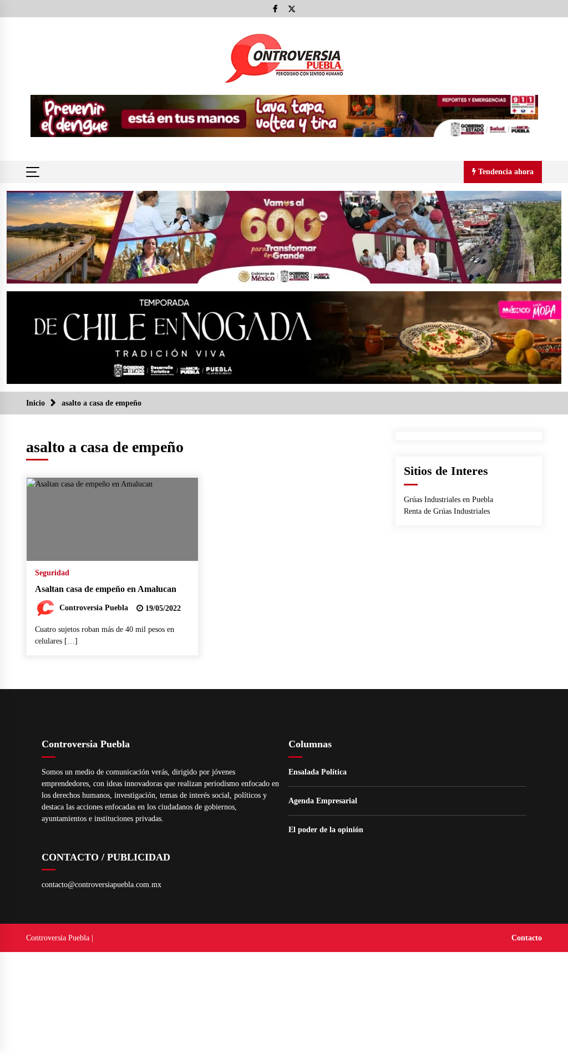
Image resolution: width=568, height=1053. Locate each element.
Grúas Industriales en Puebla (448, 499)
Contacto (526, 938)
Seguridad (52, 573)
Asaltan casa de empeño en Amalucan (105, 589)
